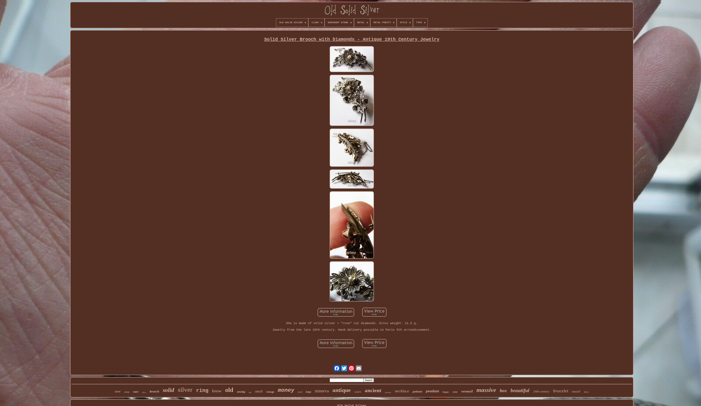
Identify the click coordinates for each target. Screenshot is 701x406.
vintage (270, 391)
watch (357, 391)
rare (135, 391)
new (118, 391)
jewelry (388, 392)
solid (168, 390)
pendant (432, 391)
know (216, 390)
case (455, 391)
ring (202, 390)
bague (446, 391)
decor (586, 392)
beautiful (520, 390)
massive (486, 390)
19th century (541, 391)
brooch (154, 391)
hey (250, 392)
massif (576, 391)
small (259, 391)
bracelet (560, 390)
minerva (322, 391)
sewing (241, 391)
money (286, 390)
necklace (402, 391)
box (503, 390)
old (229, 389)
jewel (300, 392)
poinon (417, 391)
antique (341, 390)
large (308, 391)
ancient (373, 390)
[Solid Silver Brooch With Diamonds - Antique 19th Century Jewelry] (352, 59)
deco (144, 392)
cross (126, 391)
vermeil (467, 391)
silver (185, 389)
